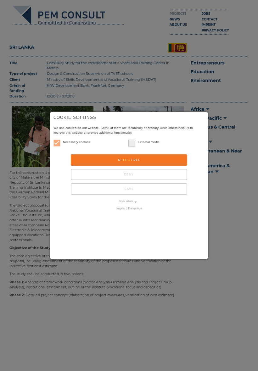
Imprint (121, 208)
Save (129, 189)
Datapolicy (135, 208)
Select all (129, 160)
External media (149, 142)
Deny (129, 174)
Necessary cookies (76, 142)
